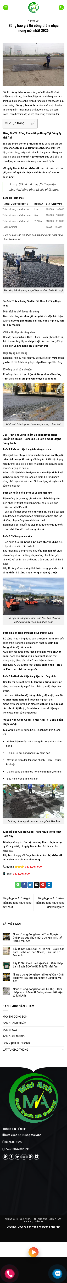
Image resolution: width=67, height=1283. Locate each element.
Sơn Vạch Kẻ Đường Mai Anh (23, 1135)
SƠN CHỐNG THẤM (14, 1023)
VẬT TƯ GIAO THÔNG (15, 1049)
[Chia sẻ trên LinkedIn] (49, 885)
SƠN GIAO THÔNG (14, 1036)
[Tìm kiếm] (61, 7)
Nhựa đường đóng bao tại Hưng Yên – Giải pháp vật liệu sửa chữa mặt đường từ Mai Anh (38, 978)
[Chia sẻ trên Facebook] (24, 885)
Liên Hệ (39, 1221)
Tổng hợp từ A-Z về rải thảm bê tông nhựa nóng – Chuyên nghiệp (50, 903)
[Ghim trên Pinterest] (43, 885)
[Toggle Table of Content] (30, 124)
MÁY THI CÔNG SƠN (15, 1016)
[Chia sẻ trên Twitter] (30, 885)
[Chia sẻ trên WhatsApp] (18, 885)
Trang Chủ (11, 1219)
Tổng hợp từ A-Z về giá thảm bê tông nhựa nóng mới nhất (17, 903)
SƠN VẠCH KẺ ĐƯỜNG (16, 1043)
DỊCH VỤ (28, 1221)
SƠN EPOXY (10, 1029)
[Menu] (5, 7)
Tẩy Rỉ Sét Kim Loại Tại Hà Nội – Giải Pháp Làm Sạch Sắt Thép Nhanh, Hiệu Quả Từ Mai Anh (38, 952)
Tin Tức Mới (33, 21)
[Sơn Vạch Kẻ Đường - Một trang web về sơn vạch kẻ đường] (33, 7)
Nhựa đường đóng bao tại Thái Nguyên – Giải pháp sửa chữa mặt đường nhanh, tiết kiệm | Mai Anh (37, 937)
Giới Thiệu (26, 1219)
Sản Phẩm (55, 1219)
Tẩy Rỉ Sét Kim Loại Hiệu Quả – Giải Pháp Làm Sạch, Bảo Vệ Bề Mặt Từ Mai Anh (38, 965)
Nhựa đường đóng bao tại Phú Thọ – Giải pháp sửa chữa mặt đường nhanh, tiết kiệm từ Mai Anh (38, 992)
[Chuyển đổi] (63, 1050)
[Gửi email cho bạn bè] (37, 885)
